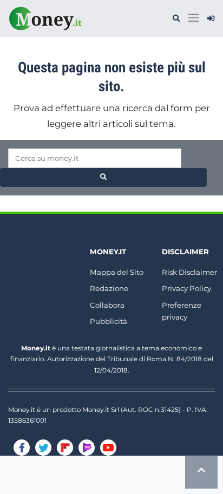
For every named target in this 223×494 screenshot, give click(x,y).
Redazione (109, 288)
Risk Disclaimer (189, 272)
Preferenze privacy (181, 311)
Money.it (108, 251)
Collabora (107, 305)
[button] (176, 18)
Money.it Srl (100, 409)
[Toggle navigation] (193, 18)
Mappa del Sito (116, 272)
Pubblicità (108, 321)
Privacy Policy (186, 288)
